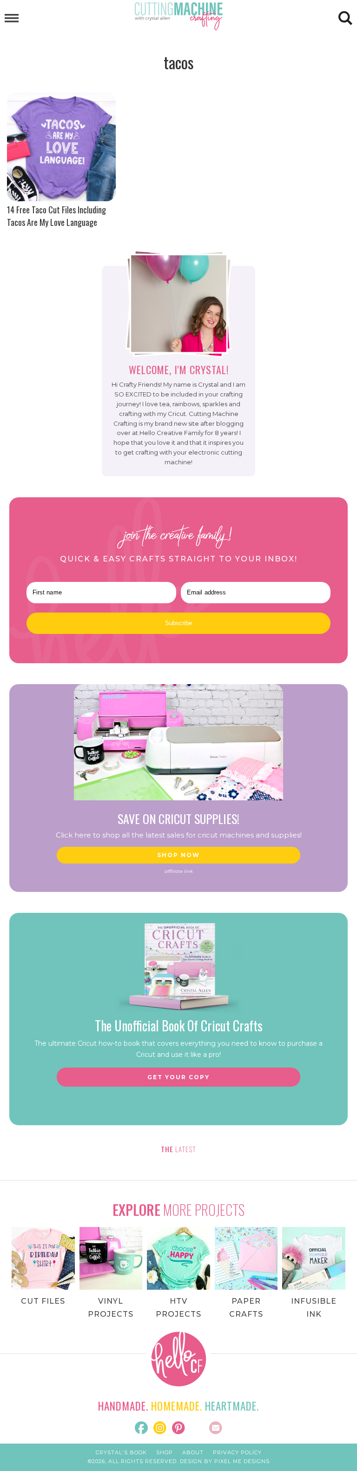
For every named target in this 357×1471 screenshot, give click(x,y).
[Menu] (12, 18)
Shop (164, 1452)
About (193, 1452)
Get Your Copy (178, 1077)
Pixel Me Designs (242, 1461)
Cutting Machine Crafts (178, 16)
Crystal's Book (121, 1452)
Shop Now (178, 854)
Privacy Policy (237, 1452)
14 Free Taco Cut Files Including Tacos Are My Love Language (56, 216)
